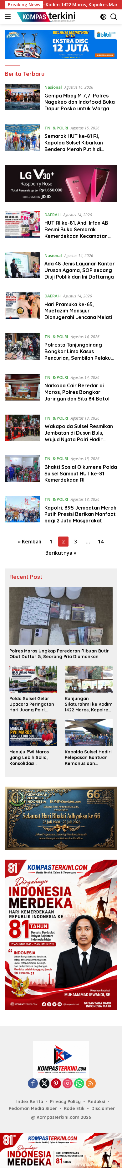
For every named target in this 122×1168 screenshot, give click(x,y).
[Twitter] (44, 1083)
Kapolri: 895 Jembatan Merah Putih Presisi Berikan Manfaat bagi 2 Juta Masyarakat (80, 514)
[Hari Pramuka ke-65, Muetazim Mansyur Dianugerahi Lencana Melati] (22, 308)
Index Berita (29, 1101)
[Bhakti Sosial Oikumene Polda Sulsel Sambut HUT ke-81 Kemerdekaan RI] (22, 470)
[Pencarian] (113, 17)
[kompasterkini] (45, 16)
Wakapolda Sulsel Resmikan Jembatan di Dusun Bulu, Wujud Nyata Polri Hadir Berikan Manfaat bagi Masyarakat (78, 439)
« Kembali (29, 541)
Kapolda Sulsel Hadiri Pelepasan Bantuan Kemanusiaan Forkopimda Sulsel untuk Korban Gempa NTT (88, 757)
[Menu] (9, 16)
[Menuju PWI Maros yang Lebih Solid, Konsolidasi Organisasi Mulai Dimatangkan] (33, 732)
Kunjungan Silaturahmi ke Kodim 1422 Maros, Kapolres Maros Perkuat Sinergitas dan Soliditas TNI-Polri (89, 704)
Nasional (53, 87)
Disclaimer (103, 1108)
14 (101, 541)
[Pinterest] (56, 1083)
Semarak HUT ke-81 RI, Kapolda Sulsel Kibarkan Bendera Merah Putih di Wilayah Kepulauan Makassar (79, 146)
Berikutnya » (60, 552)
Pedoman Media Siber (33, 1108)
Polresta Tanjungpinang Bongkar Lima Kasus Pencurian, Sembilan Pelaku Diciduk (77, 354)
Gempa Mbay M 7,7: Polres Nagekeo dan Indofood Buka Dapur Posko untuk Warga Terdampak (79, 105)
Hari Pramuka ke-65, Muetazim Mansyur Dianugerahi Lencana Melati (78, 311)
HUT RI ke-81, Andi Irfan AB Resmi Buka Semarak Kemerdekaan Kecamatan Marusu (76, 232)
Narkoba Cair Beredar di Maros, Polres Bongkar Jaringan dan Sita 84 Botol (76, 392)
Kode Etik (74, 1108)
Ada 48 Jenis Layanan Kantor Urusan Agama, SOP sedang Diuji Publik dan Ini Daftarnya (79, 270)
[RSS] (91, 1083)
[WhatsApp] (79, 1083)
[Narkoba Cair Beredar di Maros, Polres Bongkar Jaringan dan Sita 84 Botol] (22, 389)
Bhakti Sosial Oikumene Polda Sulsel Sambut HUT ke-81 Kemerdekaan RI (80, 473)
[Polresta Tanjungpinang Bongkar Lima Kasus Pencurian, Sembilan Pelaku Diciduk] (22, 348)
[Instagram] (68, 1083)
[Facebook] (33, 1083)
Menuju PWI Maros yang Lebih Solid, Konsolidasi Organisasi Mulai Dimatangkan (29, 757)
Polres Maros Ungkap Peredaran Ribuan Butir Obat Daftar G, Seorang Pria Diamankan (59, 653)
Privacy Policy (65, 1101)
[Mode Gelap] (103, 17)
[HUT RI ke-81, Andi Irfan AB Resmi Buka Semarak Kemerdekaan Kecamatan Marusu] (22, 227)
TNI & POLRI (56, 128)
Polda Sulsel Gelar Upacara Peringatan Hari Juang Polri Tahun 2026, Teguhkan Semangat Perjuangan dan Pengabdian (32, 704)
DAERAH (52, 214)
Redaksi (96, 1101)
